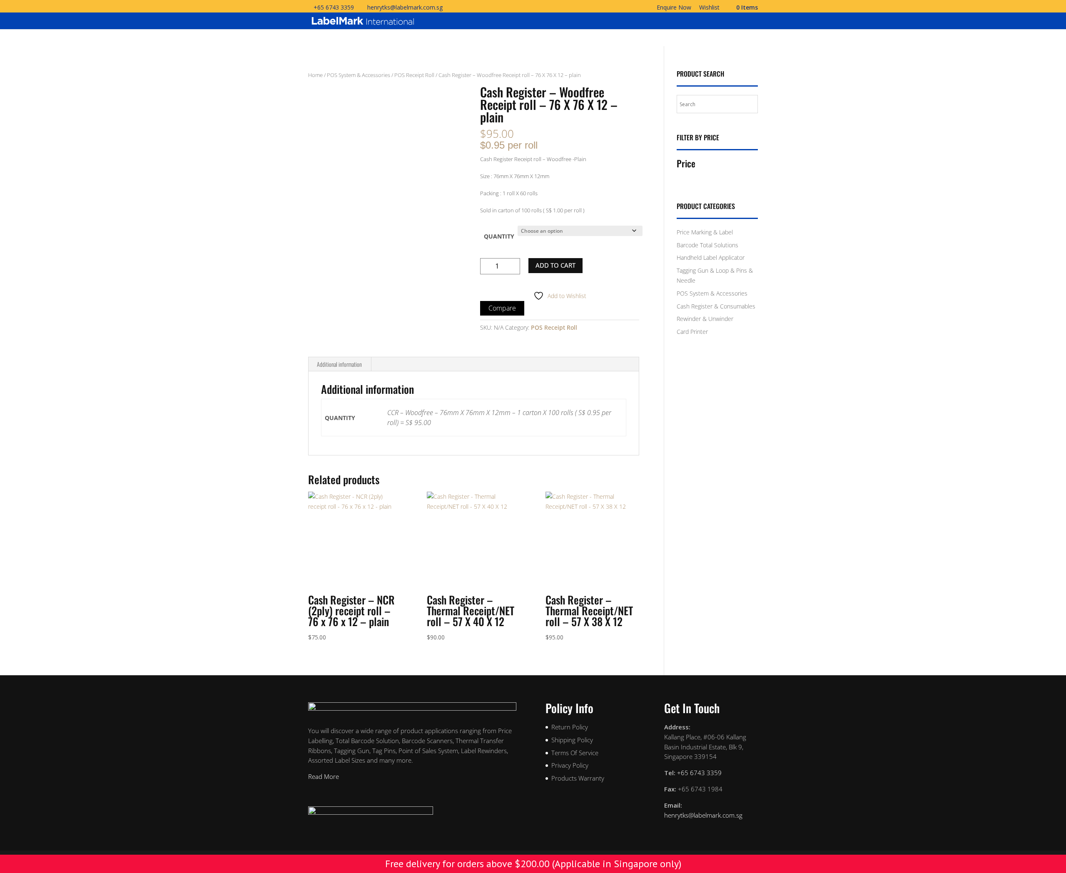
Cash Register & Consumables (716, 306)
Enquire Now (674, 8)
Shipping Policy (572, 740)
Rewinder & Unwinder (705, 319)
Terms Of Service (574, 753)
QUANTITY (499, 236)
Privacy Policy (569, 765)
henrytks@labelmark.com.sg (703, 815)
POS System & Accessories (358, 75)
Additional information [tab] (339, 364)
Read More (323, 776)
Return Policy (569, 727)
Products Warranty (577, 778)
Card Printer (692, 332)
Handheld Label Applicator (711, 257)
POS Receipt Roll (414, 75)
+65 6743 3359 (334, 7)
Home (315, 75)
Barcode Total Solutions (707, 245)
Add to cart (555, 265)
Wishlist (709, 8)
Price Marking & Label (705, 232)
